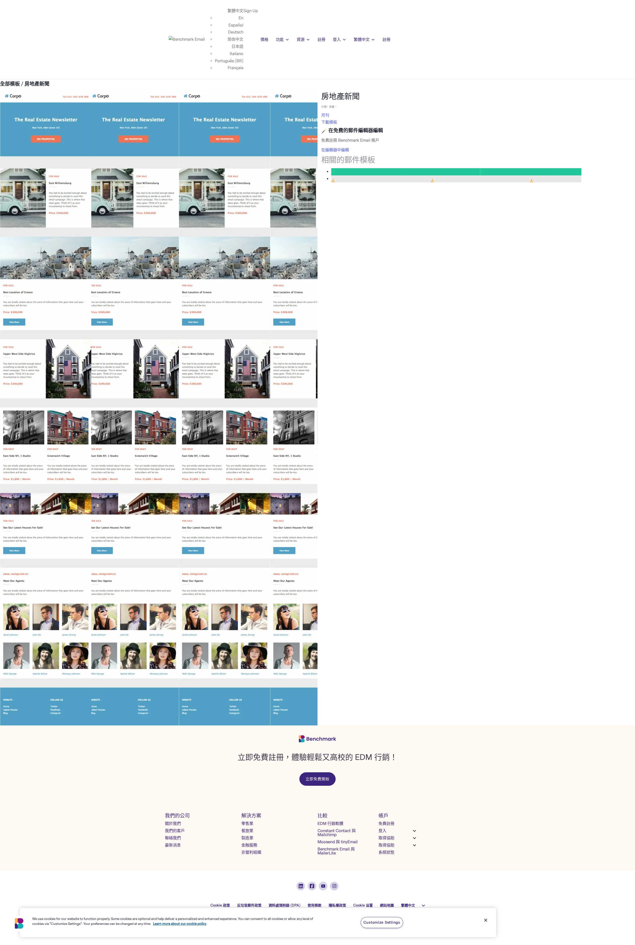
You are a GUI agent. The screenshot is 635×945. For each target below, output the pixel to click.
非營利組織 (251, 852)
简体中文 (235, 39)
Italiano (236, 53)
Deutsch (235, 32)
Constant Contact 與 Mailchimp (337, 832)
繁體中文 (235, 10)
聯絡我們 (173, 838)
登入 (337, 39)
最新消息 (173, 845)
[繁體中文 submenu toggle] (423, 905)
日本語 (237, 46)
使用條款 (314, 905)
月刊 (325, 115)
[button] (19, 923)
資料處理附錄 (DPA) (284, 905)
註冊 (321, 39)
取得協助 (386, 838)
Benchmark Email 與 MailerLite (336, 851)
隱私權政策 (337, 905)
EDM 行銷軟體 (330, 823)
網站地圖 (387, 905)
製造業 (247, 838)
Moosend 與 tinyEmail (338, 842)
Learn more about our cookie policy (179, 923)
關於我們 (173, 823)
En (241, 18)
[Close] (485, 920)
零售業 (247, 823)
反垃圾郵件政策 (249, 905)
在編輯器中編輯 (335, 150)
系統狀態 (386, 852)
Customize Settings (381, 922)
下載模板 (329, 122)
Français (235, 67)
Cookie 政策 (220, 905)
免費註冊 (386, 823)
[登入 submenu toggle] (414, 830)
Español (235, 25)
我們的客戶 (175, 830)
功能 (280, 39)
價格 (264, 39)
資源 (301, 39)
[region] (258, 922)
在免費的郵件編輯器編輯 (355, 130)
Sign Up (250, 10)
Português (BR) (229, 61)
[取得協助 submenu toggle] (414, 838)
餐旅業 (247, 830)
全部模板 (10, 84)
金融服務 (249, 845)
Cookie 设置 (363, 905)
